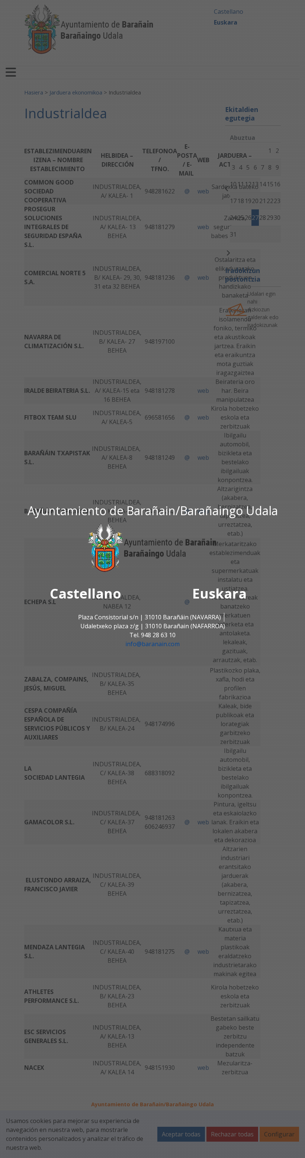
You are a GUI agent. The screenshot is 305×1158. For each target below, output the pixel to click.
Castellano (85, 593)
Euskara (219, 593)
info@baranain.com (152, 644)
